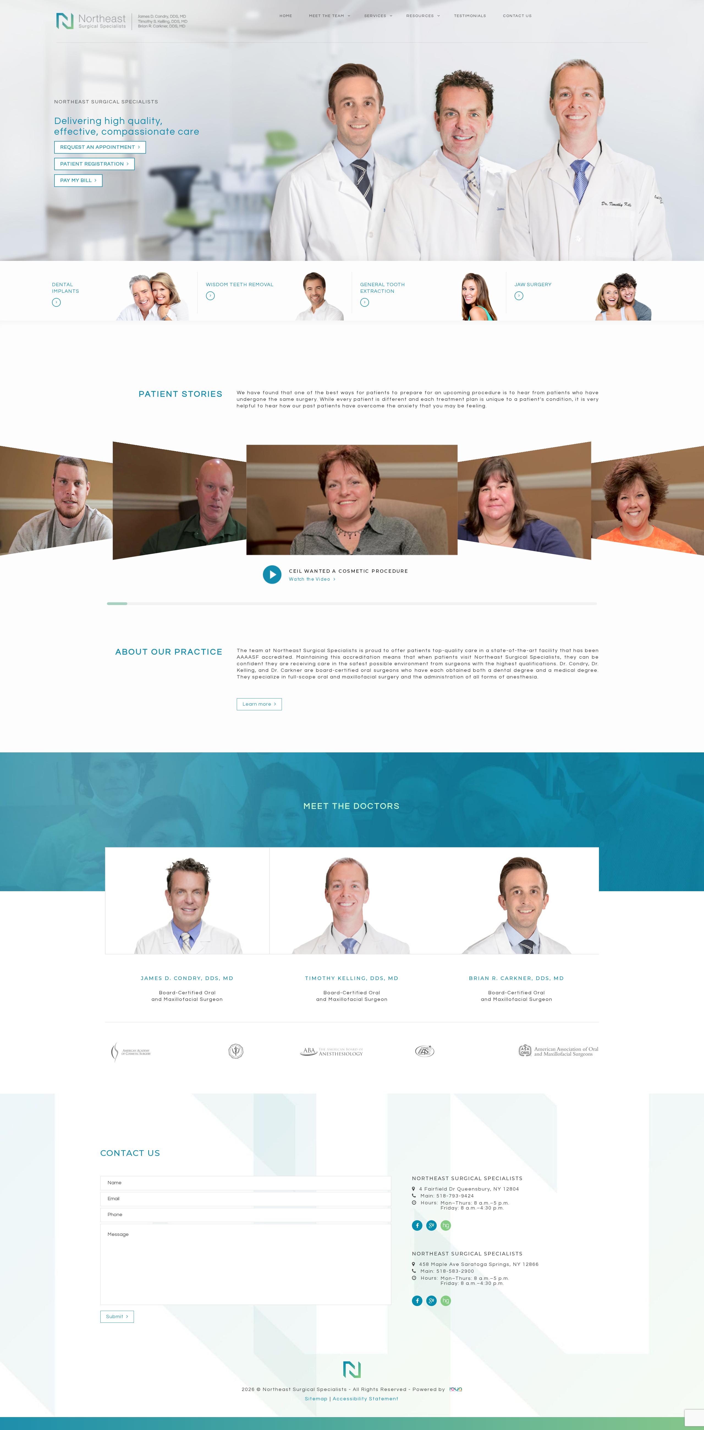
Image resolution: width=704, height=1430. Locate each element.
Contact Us (517, 16)
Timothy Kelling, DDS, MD (352, 978)
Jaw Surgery (533, 284)
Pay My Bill (76, 180)
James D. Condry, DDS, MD (187, 978)
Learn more (258, 704)
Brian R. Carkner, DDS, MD (516, 978)
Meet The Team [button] (326, 16)
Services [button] (375, 16)
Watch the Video (310, 579)
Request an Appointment (98, 147)
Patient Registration (92, 164)
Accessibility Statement (366, 1398)
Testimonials (470, 16)
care (189, 132)
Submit (115, 1316)
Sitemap (316, 1398)
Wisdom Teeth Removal (240, 284)
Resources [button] (420, 16)
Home (286, 16)
